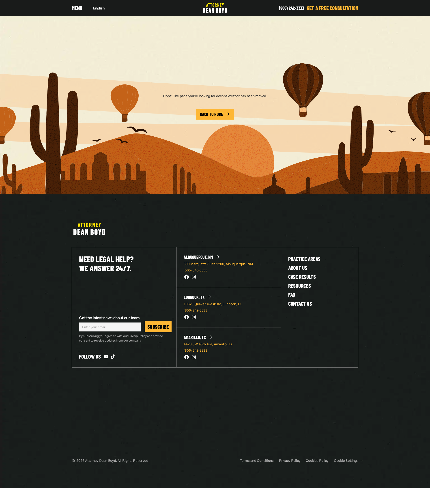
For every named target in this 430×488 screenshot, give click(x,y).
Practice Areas (304, 259)
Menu (77, 8)
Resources (299, 285)
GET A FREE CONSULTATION (332, 8)
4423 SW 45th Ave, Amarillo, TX (208, 344)
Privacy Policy (290, 460)
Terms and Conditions (257, 460)
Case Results (302, 276)
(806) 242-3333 (291, 8)
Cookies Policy (317, 460)
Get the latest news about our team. (109, 317)
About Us (297, 267)
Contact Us (300, 303)
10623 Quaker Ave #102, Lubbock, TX (213, 304)
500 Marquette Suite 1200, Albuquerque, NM (218, 264)
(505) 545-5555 (195, 270)
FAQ (291, 294)
